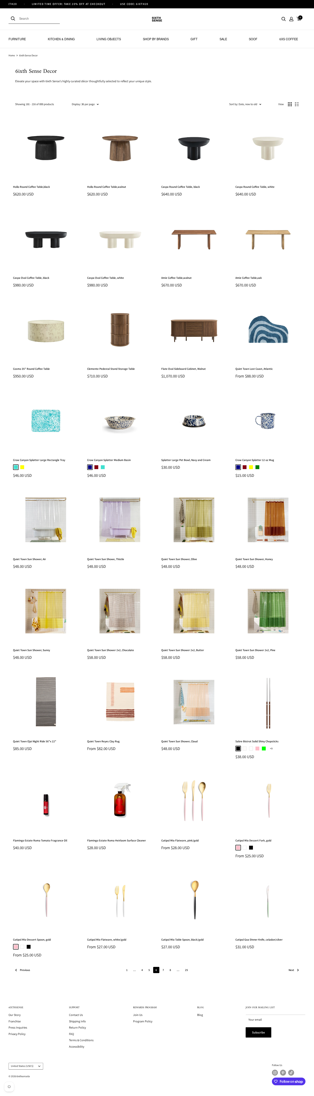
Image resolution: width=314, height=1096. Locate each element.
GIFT (194, 39)
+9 (271, 748)
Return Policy (77, 1027)
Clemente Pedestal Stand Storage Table (111, 369)
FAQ (71, 1034)
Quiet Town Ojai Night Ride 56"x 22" (34, 741)
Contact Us (76, 1015)
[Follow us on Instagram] (275, 1073)
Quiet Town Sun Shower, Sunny (31, 650)
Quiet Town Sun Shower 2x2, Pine (255, 650)
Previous (25, 970)
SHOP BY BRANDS (156, 39)
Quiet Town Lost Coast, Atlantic (254, 369)
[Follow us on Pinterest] (283, 1073)
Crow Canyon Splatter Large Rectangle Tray (39, 460)
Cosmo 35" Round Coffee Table (31, 369)
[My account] (291, 19)
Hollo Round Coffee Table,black (31, 187)
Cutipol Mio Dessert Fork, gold (253, 840)
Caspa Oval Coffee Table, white (105, 278)
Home (12, 55)
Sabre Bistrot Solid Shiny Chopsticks (257, 741)
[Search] (14, 18)
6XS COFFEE (288, 39)
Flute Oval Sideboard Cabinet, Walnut (183, 369)
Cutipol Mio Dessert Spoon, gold (32, 939)
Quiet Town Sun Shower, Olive (179, 559)
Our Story (15, 1015)
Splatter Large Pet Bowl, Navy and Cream (186, 460)
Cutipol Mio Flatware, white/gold (106, 939)
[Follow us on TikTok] (291, 1073)
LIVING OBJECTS (109, 39)
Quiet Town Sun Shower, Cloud (179, 741)
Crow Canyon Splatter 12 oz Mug (254, 460)
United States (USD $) (22, 1066)
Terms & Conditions (81, 1040)
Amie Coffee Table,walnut (176, 278)
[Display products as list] (297, 104)
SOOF (253, 39)
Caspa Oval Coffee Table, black (31, 278)
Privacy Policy (17, 1034)
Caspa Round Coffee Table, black (180, 187)
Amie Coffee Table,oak (248, 278)
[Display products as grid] (290, 104)
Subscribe (258, 1032)
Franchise (15, 1021)
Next (291, 970)
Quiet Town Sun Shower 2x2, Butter (182, 650)
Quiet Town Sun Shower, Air (29, 559)
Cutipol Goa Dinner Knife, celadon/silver (259, 939)
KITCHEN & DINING (61, 39)
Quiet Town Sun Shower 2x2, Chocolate (110, 650)
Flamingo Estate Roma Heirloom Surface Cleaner (116, 840)
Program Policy (142, 1021)
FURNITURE (17, 39)
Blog (200, 1015)
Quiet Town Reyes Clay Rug (103, 741)
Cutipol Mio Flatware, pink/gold (180, 840)
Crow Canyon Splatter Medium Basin (109, 460)
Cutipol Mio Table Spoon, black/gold (182, 939)
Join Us (137, 1015)
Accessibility (76, 1046)
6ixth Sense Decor (28, 55)
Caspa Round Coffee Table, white (254, 187)
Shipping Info (77, 1021)
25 (186, 970)
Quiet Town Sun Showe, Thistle (105, 559)
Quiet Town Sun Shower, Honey (254, 559)
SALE (223, 39)
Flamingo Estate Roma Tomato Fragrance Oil (40, 840)
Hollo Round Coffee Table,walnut (106, 187)
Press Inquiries (18, 1027)
